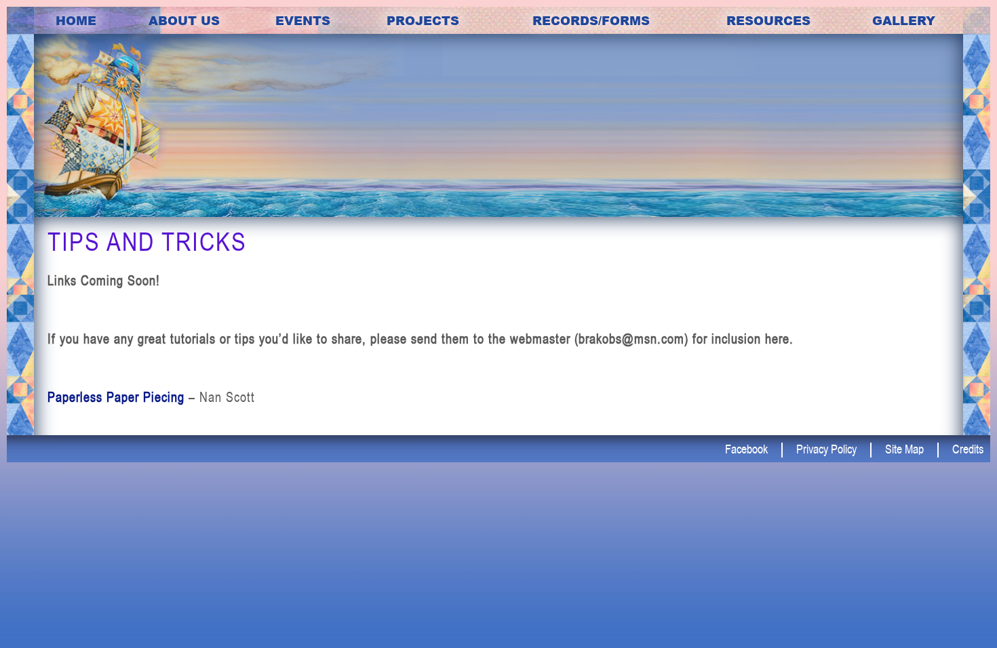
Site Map (904, 449)
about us (184, 20)
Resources (768, 20)
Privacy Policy (826, 449)
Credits (967, 449)
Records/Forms (591, 20)
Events (302, 20)
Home (76, 20)
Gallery (903, 20)
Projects (423, 20)
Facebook (746, 449)
